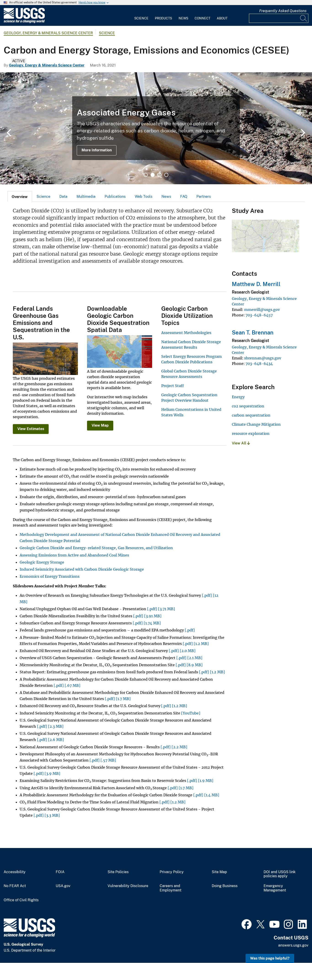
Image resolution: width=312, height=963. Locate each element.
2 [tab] (153, 175)
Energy (238, 397)
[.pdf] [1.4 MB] (206, 795)
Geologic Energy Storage (42, 562)
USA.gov (63, 886)
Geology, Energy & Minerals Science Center (48, 33)
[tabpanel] (156, 128)
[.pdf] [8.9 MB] (189, 665)
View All (239, 443)
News (183, 18)
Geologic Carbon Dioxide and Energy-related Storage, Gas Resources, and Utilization (96, 548)
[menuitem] (141, 15)
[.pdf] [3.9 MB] (47, 773)
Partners (203, 196)
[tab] (19, 196)
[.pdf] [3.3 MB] (47, 815)
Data (63, 196)
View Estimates (30, 429)
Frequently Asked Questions (283, 11)
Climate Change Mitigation (256, 424)
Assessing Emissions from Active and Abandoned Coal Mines (74, 555)
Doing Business (225, 886)
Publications (115, 196)
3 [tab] (159, 175)
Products (163, 18)
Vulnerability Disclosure (128, 886)
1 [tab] (146, 175)
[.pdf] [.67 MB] (67, 685)
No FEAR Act (15, 886)
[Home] (24, 22)
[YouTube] (190, 713)
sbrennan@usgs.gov (262, 358)
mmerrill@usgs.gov (262, 309)
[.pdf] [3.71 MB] (161, 609)
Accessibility (15, 872)
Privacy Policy (172, 872)
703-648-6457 (259, 315)
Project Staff (172, 385)
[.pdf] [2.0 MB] (182, 650)
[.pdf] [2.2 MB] (174, 747)
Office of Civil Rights (21, 900)
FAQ (183, 196)
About (222, 18)
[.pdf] (190, 630)
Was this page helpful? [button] (270, 958)
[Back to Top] (295, 946)
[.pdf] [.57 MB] (103, 760)
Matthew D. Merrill (256, 284)
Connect (202, 18)
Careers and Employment (170, 888)
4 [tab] (166, 175)
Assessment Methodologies (186, 332)
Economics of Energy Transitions (49, 576)
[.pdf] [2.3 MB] (50, 726)
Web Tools (143, 196)
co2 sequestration (248, 406)
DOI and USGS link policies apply (280, 874)
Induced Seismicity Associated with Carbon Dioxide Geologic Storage (82, 569)
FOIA (60, 872)
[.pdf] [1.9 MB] (200, 780)
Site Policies (118, 872)
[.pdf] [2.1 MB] (189, 657)
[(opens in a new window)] (247, 923)
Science (141, 18)
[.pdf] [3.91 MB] (147, 616)
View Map (100, 425)
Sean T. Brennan (252, 332)
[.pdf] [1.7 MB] (118, 698)
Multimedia (86, 196)
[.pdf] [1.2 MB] (196, 643)
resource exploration (251, 433)
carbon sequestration (251, 415)
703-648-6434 (259, 363)
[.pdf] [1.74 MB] (147, 623)
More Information (97, 150)
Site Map (219, 872)
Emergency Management (275, 888)
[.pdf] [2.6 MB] (50, 739)
